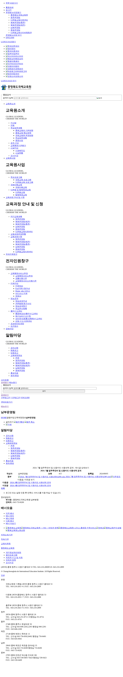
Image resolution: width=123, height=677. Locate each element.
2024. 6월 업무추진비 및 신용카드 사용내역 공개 (30, 485)
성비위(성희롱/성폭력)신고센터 (28, 319)
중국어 (16, 51)
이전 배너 (10, 513)
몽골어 (16, 61)
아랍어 (16, 66)
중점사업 (19, 140)
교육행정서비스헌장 (19, 273)
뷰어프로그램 (11, 555)
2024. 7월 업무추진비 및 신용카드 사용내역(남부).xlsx (88, 477)
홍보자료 (14, 373)
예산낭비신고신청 (23, 316)
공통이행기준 (21, 278)
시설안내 (14, 148)
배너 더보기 (11, 523)
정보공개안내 (21, 301)
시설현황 (19, 153)
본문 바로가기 (12, 3)
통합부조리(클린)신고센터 (26, 314)
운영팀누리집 (13, 12)
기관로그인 (16, 398)
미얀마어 (19, 64)
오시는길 (14, 156)
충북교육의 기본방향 (24, 130)
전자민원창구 (11, 254)
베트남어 (19, 59)
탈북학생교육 (21, 195)
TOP (3, 575)
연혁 (12, 125)
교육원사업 (10, 158)
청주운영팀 (15, 18)
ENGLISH (10, 38)
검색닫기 (5, 395)
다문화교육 (20, 192)
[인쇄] (9, 425)
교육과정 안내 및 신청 (15, 197)
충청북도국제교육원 (19, 15)
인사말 (13, 123)
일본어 (16, 54)
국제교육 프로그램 (23, 180)
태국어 (16, 74)
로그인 (9, 10)
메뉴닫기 (5, 406)
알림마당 (9, 329)
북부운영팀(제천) (18, 25)
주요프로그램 (16, 177)
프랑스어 (19, 76)
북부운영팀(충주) (18, 23)
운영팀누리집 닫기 (14, 35)
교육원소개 (10, 104)
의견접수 (14, 326)
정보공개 (14, 299)
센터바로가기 (6, 402)
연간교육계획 (16, 217)
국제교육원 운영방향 (24, 135)
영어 (13, 49)
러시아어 (19, 56)
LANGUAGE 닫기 (8, 81)
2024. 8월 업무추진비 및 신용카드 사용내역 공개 (30, 482)
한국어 (16, 46)
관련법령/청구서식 (23, 304)
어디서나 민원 (21, 294)
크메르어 (19, 69)
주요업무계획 (16, 128)
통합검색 (9, 7)
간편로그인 (6, 398)
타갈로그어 (22, 71)
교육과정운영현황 (18, 234)
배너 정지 (10, 516)
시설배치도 (20, 151)
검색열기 (5, 382)
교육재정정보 (16, 355)
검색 (44, 391)
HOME (4, 418)
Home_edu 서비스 (22, 291)
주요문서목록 (21, 309)
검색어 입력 (8, 98)
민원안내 (14, 283)
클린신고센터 (16, 311)
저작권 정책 (11, 560)
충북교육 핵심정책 (23, 133)
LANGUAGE (8, 42)
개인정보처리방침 (13, 553)
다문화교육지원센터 (19, 20)
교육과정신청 (16, 237)
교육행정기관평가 (18, 146)
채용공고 (14, 350)
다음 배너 (10, 521)
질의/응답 (15, 376)
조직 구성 (15, 143)
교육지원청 (6, 544)
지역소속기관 (6, 535)
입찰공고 (14, 353)
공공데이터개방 (17, 324)
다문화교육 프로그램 (24, 182)
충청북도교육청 (7, 548)
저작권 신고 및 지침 (14, 558)
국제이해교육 (16, 185)
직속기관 (5, 539)
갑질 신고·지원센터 (23, 321)
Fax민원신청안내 (22, 288)
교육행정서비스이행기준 (26, 281)
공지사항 (14, 348)
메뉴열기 (13, 382)
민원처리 (19, 286)
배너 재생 (10, 518)
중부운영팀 (15, 30)
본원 (17, 358)
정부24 (18, 296)
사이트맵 (5, 380)
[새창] (13, 528)
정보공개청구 (21, 306)
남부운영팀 (15, 28)
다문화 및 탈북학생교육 (21, 190)
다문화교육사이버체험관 (21, 33)
